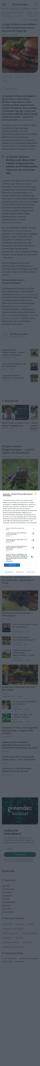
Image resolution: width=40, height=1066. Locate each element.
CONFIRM (12, 565)
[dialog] (20, 533)
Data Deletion (9, 572)
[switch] (32, 533)
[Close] (36, 494)
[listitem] (20, 529)
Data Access (20, 572)
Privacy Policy (31, 572)
